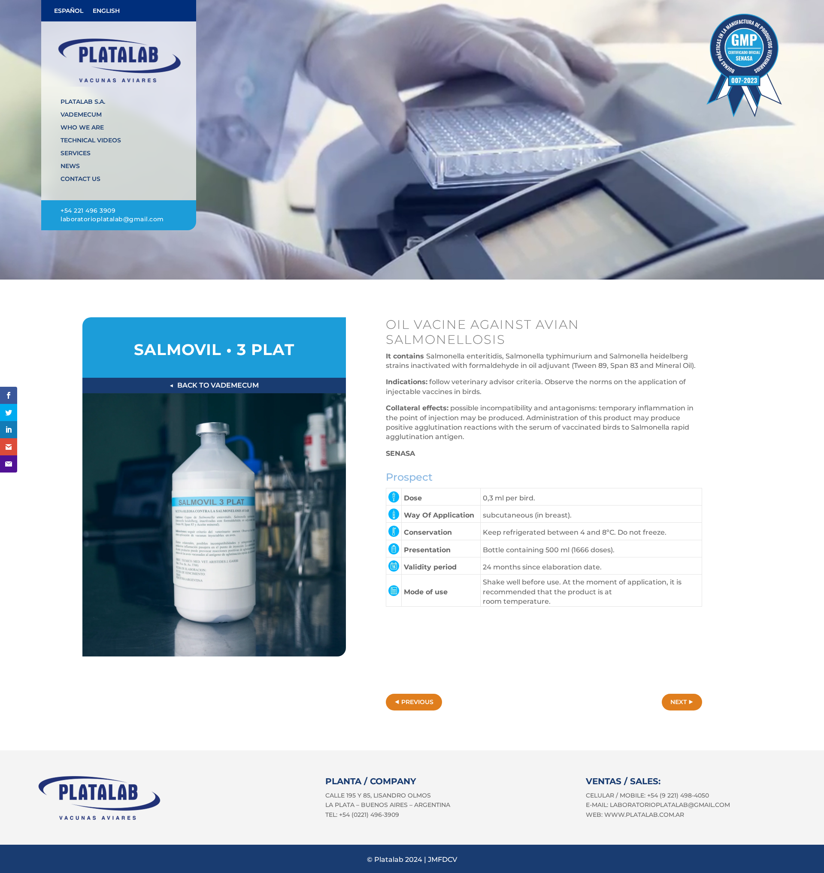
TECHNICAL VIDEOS (91, 140)
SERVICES (76, 153)
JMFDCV (442, 859)
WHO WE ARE (82, 127)
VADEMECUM (81, 114)
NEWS (70, 166)
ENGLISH (106, 11)
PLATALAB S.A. (83, 102)
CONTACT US (80, 179)
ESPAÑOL (68, 11)
